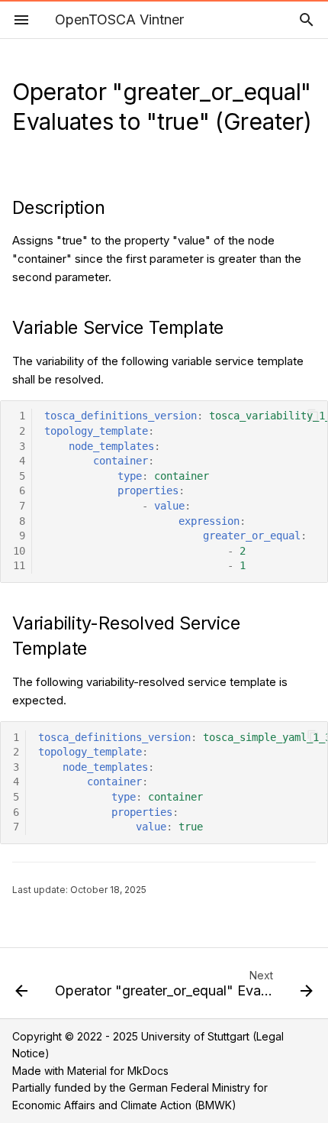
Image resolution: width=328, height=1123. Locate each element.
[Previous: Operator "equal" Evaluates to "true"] (21, 987)
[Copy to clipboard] (313, 415)
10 (19, 551)
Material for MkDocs (118, 1070)
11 (19, 565)
